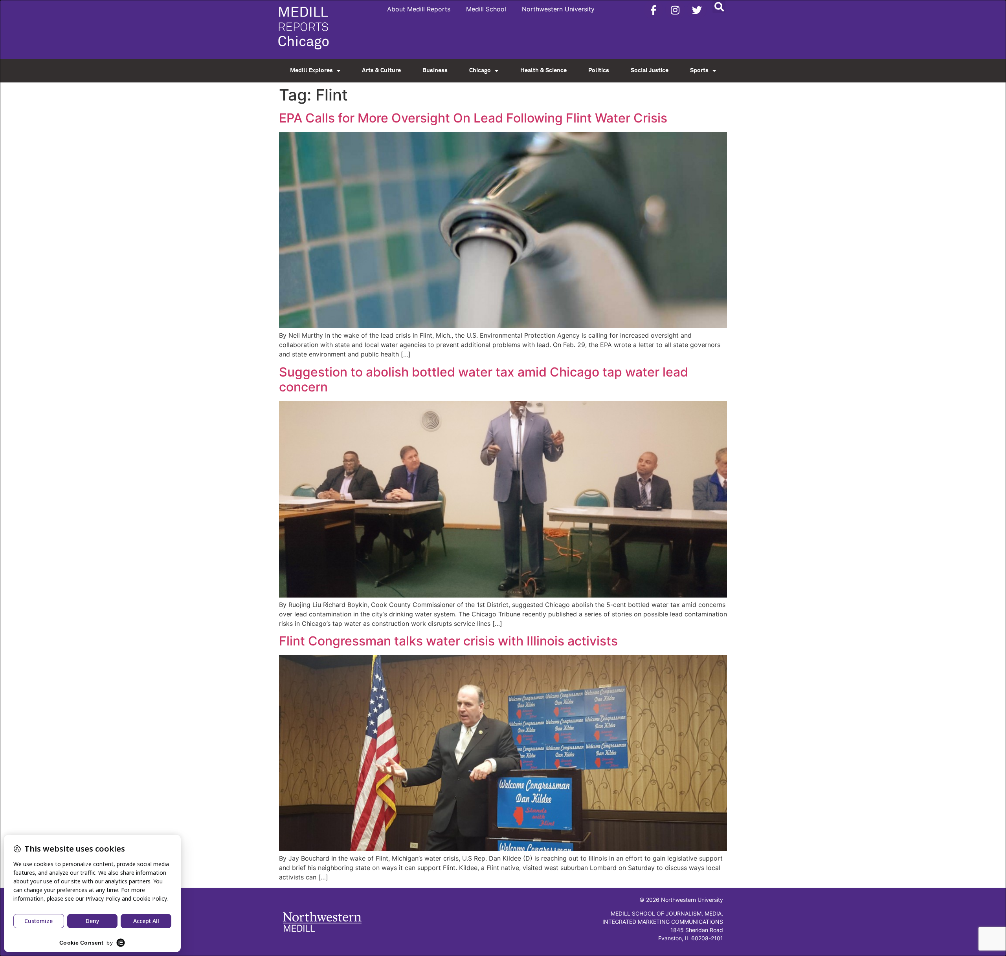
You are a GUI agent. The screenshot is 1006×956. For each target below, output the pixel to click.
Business (435, 70)
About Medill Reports (418, 9)
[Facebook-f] (653, 10)
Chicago (480, 70)
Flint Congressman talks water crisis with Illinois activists (448, 641)
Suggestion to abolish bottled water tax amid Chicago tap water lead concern (483, 379)
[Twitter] (697, 10)
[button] (718, 6)
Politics (598, 70)
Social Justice (649, 70)
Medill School (486, 9)
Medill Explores (311, 70)
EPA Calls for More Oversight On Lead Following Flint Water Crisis (473, 118)
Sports (699, 70)
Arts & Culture (381, 70)
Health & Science (543, 70)
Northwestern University (558, 9)
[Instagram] (675, 10)
